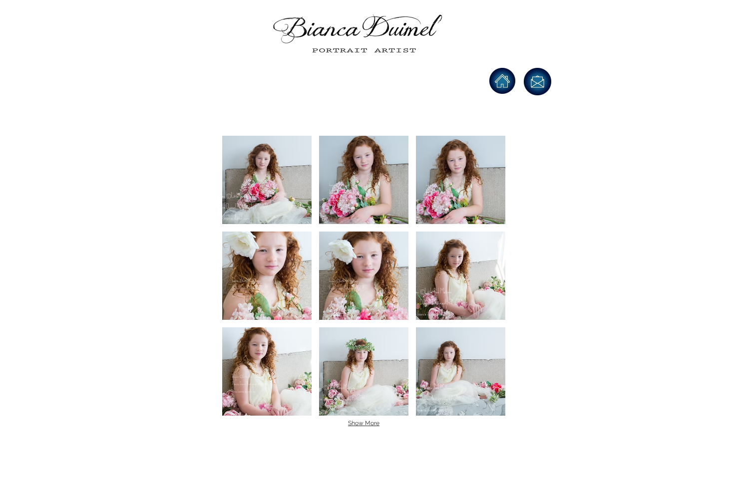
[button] (267, 180)
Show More (363, 423)
